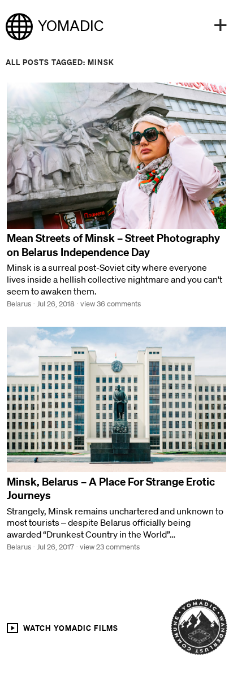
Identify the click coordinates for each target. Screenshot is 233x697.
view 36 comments (110, 304)
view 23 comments (110, 547)
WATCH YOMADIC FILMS (69, 628)
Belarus (19, 304)
